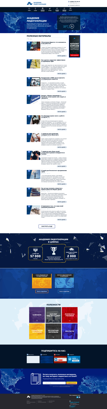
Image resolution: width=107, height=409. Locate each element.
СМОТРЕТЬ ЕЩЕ (46, 226)
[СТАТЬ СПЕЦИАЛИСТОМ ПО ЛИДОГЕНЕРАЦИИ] (42, 288)
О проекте (35, 10)
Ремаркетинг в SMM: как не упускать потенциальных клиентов (53, 78)
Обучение (49, 10)
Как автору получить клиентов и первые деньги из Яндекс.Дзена (51, 188)
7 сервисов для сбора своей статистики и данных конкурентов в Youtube (53, 153)
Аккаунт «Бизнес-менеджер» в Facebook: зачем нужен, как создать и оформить (53, 97)
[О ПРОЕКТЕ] (37, 322)
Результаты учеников (57, 11)
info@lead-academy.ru (75, 5)
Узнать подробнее (42, 291)
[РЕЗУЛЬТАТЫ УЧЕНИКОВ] (70, 322)
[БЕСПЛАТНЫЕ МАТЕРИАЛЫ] (54, 338)
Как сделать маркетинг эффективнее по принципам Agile (53, 60)
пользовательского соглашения (69, 385)
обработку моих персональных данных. (64, 386)
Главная (29, 10)
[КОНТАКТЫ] (70, 338)
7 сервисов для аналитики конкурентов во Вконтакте (50, 134)
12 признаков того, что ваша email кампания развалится (52, 206)
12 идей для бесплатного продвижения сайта (54, 171)
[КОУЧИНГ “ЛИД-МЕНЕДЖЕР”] (54, 322)
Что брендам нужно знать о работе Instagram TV (52, 116)
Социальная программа (64, 11)
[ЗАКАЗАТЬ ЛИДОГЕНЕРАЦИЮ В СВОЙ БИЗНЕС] (64, 288)
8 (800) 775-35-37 (75, 1)
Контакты (70, 10)
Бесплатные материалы (43, 11)
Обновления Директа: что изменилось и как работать (53, 42)
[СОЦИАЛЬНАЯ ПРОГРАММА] (37, 338)
